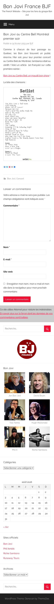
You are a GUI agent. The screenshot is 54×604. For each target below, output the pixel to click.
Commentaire (11, 205)
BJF (31, 43)
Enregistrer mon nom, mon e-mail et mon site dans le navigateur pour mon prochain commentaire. (26, 288)
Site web (8, 271)
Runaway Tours (11, 558)
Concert (20, 178)
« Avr (6, 527)
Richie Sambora (11, 553)
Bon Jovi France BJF (27, 6)
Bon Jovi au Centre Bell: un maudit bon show (26, 75)
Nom (6, 247)
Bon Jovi (11, 178)
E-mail (7, 259)
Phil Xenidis (9, 548)
